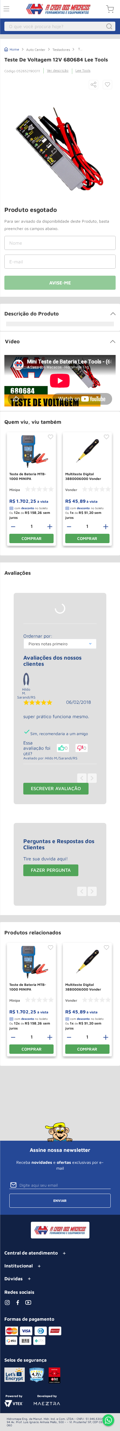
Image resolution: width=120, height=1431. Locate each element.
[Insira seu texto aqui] (108, 1420)
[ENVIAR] (60, 283)
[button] (93, 85)
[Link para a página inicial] (11, 49)
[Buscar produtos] (110, 26)
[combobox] (60, 26)
